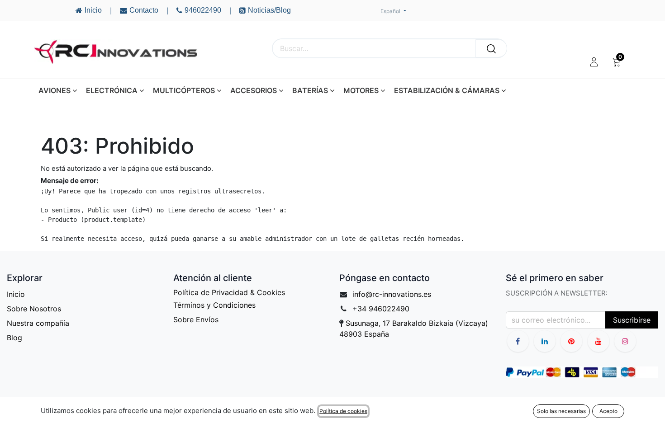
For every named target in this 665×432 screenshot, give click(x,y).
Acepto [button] (608, 411)
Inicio (16, 294)
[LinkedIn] (545, 341)
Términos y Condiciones (214, 305)
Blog (14, 337)
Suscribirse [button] (632, 319)
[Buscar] (491, 48)
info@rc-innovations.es (391, 294)
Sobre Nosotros (34, 308)
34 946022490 (383, 308)
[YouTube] (571, 341)
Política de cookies (343, 411)
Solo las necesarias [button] (561, 411)
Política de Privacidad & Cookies (229, 292)
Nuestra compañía (38, 323)
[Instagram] (625, 341)
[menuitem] (616, 62)
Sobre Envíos (195, 319)
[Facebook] (518, 341)
